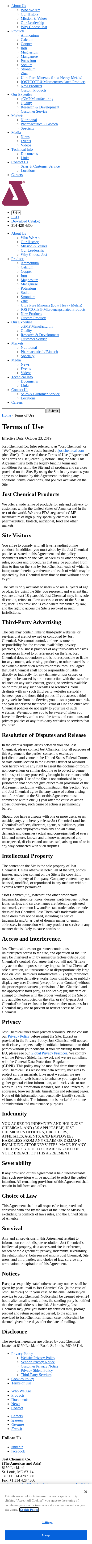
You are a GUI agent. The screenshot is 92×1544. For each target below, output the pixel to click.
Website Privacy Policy (38, 1358)
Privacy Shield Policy (37, 1370)
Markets (17, 116)
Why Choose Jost (34, 27)
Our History (30, 14)
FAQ (15, 217)
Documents (29, 154)
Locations (28, 170)
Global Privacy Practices (49, 1053)
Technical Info (22, 149)
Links (25, 158)
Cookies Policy (22, 1379)
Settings (47, 1522)
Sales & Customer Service (40, 166)
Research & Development (40, 107)
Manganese (29, 56)
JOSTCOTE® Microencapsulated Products (53, 82)
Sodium (26, 65)
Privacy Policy (18, 1036)
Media (16, 132)
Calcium (27, 40)
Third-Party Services (36, 1375)
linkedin (17, 1447)
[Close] (85, 1492)
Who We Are (30, 10)
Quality (26, 103)
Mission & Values (34, 18)
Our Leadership (32, 23)
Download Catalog (25, 221)
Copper (26, 44)
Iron (24, 48)
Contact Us (19, 162)
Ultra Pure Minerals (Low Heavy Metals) (51, 78)
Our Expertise (21, 94)
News (25, 137)
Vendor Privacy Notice (38, 1362)
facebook (18, 1451)
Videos (26, 145)
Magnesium (29, 52)
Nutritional (29, 120)
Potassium (28, 61)
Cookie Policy (29, 1509)
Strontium (28, 69)
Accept (46, 1535)
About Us (18, 6)
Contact (17, 1408)
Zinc (24, 73)
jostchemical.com (71, 450)
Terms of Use (21, 1383)
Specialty (27, 128)
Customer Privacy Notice (39, 1366)
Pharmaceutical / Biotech (39, 124)
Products (17, 31)
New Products (31, 86)
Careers (17, 175)
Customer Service (34, 111)
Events (26, 141)
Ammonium (30, 35)
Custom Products (33, 90)
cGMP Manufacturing (37, 99)
